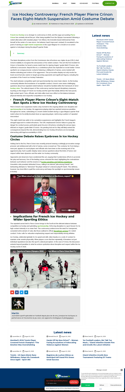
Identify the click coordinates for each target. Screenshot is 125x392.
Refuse (102, 385)
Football (95, 3)
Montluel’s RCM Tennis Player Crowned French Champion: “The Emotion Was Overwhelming (105, 44)
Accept (88, 385)
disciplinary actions (61, 231)
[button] (121, 370)
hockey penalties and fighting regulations (56, 162)
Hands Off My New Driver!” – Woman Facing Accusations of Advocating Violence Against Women (105, 57)
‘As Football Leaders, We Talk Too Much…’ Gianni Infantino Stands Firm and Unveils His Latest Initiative (105, 70)
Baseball (55, 3)
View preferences (115, 385)
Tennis (73, 3)
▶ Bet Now (74, 382)
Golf (65, 3)
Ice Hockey (84, 3)
